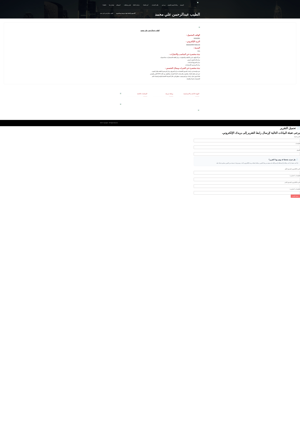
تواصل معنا (171, 109)
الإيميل (298, 150)
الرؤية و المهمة (170, 99)
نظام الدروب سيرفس (168, 106)
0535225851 (197, 38)
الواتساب (297, 143)
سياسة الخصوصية (143, 104)
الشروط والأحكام (143, 101)
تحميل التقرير (295, 196)
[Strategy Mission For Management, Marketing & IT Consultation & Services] (196, 5)
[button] (196, 123)
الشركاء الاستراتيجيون (168, 101)
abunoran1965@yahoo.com (193, 44)
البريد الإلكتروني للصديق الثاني (292, 182)
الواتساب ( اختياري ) (295, 175)
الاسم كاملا (297, 136)
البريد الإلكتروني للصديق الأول (292, 169)
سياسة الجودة (144, 99)
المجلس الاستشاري (169, 104)
